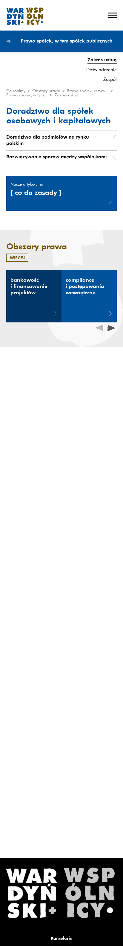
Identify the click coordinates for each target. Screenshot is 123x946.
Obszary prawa (46, 90)
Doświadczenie (101, 69)
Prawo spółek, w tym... (88, 90)
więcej (17, 257)
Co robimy (16, 90)
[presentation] (111, 327)
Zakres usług (102, 60)
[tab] (61, 140)
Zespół (110, 79)
